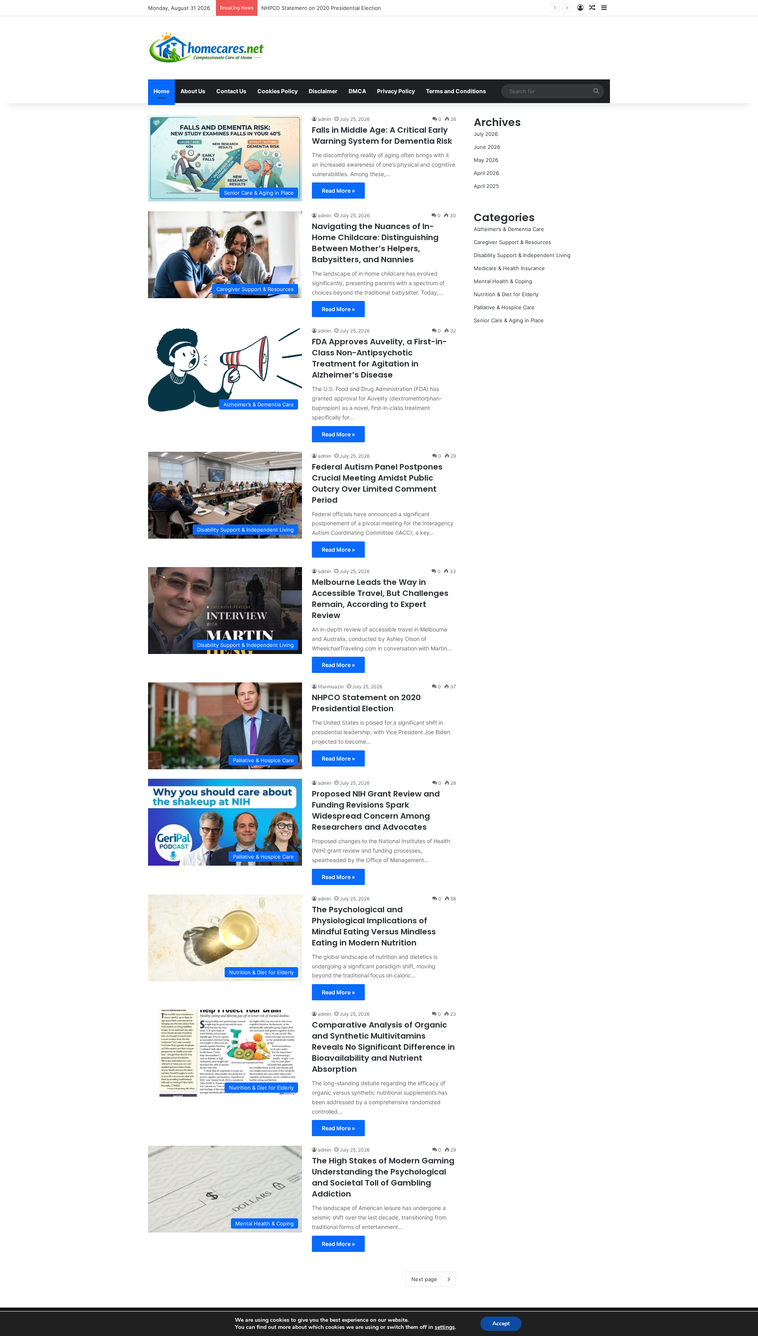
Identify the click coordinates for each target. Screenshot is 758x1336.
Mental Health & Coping (503, 281)
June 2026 (487, 147)
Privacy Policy (396, 91)
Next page (424, 1279)
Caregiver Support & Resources (512, 242)
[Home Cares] (207, 48)
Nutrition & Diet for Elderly (506, 294)
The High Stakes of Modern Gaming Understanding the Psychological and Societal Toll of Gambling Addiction (383, 1177)
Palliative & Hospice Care (504, 307)
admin (324, 119)
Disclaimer (323, 91)
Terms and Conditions (456, 91)
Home (161, 91)
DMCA (357, 91)
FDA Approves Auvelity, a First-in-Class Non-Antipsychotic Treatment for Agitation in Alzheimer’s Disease (379, 358)
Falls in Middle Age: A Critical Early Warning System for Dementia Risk (382, 135)
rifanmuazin (331, 687)
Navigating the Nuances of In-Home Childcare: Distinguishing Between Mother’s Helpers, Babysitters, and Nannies (375, 243)
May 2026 (486, 160)
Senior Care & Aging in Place (509, 320)
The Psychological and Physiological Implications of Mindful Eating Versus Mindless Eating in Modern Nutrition (374, 926)
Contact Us (231, 91)
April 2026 (486, 173)
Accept (501, 1323)
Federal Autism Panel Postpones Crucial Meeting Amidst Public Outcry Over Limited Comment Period (377, 483)
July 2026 (486, 134)
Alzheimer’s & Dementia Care (509, 229)
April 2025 (486, 186)
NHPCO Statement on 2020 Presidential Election (366, 703)
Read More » (338, 190)
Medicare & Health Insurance (509, 268)
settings (445, 1327)
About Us (192, 91)
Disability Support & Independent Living (522, 255)
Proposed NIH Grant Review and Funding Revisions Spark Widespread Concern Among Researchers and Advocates (403, 8)
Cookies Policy (277, 91)
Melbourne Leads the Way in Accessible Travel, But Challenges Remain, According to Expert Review (380, 599)
